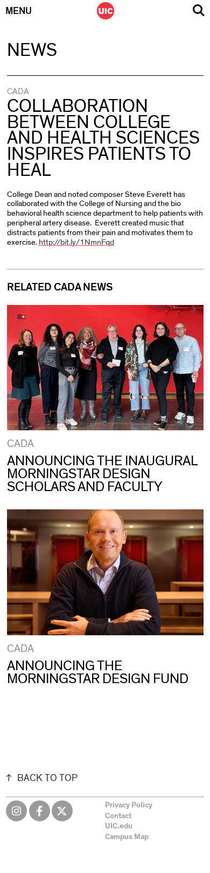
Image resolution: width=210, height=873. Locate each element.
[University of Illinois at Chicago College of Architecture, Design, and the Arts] (105, 10)
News (32, 50)
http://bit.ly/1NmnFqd (76, 242)
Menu (18, 11)
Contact (118, 816)
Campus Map (127, 837)
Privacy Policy (128, 805)
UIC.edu (118, 826)
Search (199, 10)
